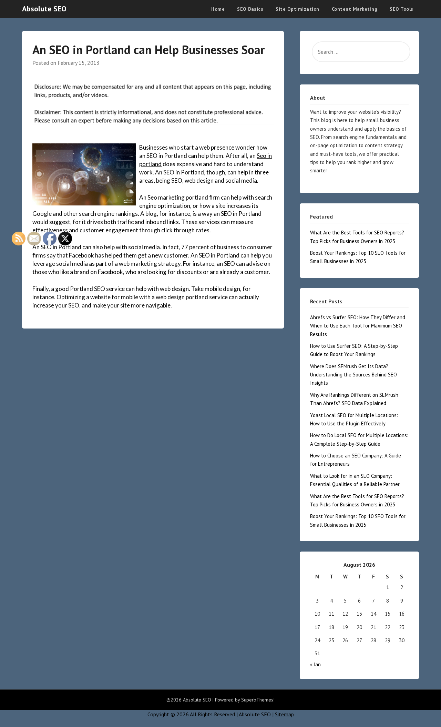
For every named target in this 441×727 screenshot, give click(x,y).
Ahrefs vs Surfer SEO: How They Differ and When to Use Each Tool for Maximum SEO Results (357, 325)
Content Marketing (355, 9)
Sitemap (284, 714)
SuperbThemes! (258, 700)
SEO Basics (250, 9)
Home (218, 9)
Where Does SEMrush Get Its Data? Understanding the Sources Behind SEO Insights (353, 374)
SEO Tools (401, 9)
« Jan (315, 664)
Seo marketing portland (177, 197)
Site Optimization (297, 9)
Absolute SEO (44, 8)
